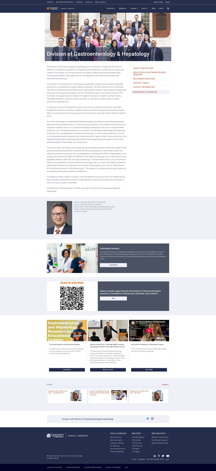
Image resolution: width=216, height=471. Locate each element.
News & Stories (158, 2)
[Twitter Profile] (163, 456)
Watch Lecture (108, 369)
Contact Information (143, 87)
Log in (167, 459)
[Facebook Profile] (158, 456)
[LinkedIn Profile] (155, 456)
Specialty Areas (141, 83)
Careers (167, 2)
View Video (149, 369)
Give (113, 298)
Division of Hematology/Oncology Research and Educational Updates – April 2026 (99, 393)
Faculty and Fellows (143, 68)
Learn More (113, 265)
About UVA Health (100, 2)
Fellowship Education (144, 79)
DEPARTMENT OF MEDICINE (145, 92)
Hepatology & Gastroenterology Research (149, 73)
